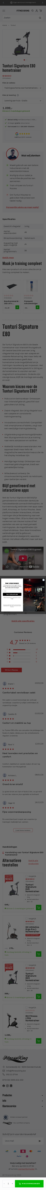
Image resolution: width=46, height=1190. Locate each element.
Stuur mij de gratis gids (12, 594)
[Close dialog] (43, 580)
